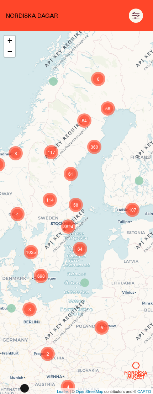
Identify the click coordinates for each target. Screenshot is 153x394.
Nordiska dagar (32, 15)
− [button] (9, 51)
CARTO (144, 391)
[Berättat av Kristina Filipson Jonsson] (84, 282)
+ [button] (9, 40)
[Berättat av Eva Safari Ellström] (24, 388)
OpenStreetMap (89, 391)
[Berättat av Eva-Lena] (53, 81)
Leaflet (63, 391)
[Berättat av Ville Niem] (139, 180)
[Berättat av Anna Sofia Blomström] (11, 308)
